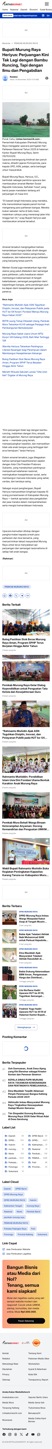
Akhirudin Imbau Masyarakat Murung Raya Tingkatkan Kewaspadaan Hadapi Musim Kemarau (29, 1105)
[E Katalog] (26, 1343)
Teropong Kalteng (10, 1408)
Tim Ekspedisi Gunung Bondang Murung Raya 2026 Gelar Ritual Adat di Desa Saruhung (28, 1116)
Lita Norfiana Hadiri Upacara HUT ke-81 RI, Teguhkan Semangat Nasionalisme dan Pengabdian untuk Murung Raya (34, 993)
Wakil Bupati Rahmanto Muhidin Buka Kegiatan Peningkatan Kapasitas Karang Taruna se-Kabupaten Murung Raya (25, 872)
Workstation (34, 1364)
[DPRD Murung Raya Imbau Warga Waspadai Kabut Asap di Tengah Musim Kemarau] (9, 917)
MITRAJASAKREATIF (17, 1442)
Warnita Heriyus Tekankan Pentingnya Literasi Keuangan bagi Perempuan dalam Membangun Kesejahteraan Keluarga (24, 350)
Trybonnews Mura (36, 1408)
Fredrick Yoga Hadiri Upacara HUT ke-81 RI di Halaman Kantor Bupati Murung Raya (32, 1011)
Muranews (7, 1420)
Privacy (5, 1374)
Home (5, 9)
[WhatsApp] (4, 595)
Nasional (14, 9)
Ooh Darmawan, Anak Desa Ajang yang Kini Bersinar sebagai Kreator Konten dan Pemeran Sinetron (27, 1071)
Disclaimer (7, 1369)
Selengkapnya (24, 1027)
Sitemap (6, 1379)
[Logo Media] (11, 1343)
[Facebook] (10, 595)
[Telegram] (22, 595)
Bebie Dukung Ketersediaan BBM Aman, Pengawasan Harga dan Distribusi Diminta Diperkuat (34, 974)
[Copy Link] (27, 595)
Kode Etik (32, 1374)
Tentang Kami (34, 1353)
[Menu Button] (47, 4)
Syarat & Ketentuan (37, 1369)
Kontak (5, 1353)
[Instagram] (10, 1434)
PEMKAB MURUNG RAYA (17, 587)
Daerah (24, 9)
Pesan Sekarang (26, 1321)
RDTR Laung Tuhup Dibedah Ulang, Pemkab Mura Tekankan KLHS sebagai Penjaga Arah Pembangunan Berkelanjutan (25, 324)
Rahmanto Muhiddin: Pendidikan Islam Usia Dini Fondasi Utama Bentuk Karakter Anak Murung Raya (25, 780)
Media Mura (8, 1402)
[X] (16, 595)
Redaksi (6, 1358)
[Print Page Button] (47, 78)
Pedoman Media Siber (38, 1358)
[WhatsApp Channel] (38, 1434)
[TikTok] (27, 1434)
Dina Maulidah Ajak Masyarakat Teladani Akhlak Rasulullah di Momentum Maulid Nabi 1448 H (32, 955)
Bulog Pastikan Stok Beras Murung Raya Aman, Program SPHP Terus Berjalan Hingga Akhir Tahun (23, 362)
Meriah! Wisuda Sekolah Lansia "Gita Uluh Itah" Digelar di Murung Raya (24, 373)
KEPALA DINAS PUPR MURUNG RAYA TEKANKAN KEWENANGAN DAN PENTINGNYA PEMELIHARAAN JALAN (28, 1082)
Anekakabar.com (10, 1397)
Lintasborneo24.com (12, 1413)
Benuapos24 (34, 1413)
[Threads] (15, 1434)
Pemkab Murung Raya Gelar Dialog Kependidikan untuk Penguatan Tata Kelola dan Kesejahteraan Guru (25, 688)
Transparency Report (38, 1379)
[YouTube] (33, 1434)
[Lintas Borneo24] (12, 4)
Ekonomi (34, 9)
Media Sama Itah (36, 1402)
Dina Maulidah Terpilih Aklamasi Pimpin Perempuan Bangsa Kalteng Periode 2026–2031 (27, 1093)
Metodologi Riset (10, 1364)
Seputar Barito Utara (38, 1397)
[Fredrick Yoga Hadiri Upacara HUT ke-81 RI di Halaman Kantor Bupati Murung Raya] (9, 1011)
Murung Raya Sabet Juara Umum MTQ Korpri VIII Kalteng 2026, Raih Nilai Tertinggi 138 (25, 337)
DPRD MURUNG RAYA (28, 912)
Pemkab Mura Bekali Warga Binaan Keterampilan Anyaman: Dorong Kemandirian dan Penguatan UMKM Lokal (24, 826)
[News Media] (36, 1343)
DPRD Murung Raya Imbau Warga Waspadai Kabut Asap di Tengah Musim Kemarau (34, 918)
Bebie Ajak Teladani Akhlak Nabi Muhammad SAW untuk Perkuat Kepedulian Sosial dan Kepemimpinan (34, 937)
